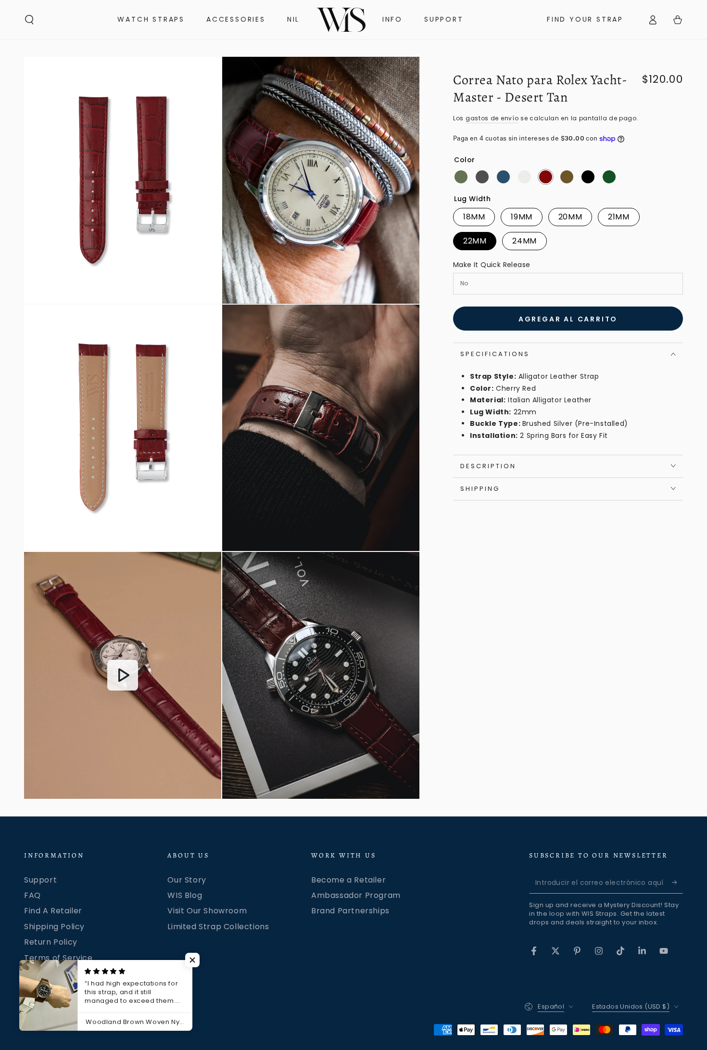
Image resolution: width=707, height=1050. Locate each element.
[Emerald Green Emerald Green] (461, 177)
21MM (618, 216)
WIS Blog (184, 895)
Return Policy (50, 942)
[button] (29, 19)
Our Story (186, 879)
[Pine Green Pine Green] (609, 177)
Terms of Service (58, 957)
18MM (474, 216)
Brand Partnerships (350, 910)
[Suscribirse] (677, 882)
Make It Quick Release (491, 264)
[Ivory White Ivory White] (524, 177)
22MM (474, 240)
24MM (524, 240)
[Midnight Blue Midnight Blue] (503, 177)
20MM (570, 216)
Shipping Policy (54, 926)
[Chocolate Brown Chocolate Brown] (567, 177)
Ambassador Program (356, 895)
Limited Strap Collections (218, 926)
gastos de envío (492, 118)
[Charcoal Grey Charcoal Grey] (482, 177)
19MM (521, 216)
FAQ (32, 895)
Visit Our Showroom (207, 910)
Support (40, 879)
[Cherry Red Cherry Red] (546, 177)
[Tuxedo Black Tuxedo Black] (588, 177)
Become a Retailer (348, 879)
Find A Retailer (53, 910)
